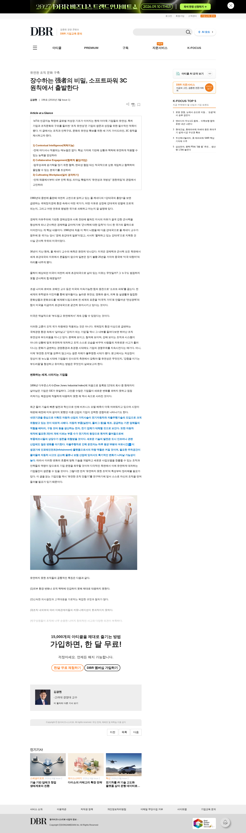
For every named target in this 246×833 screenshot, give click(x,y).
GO (210, 73)
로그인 (169, 16)
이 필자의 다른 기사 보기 (66, 703)
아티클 (56, 48)
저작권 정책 (87, 809)
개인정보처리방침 (116, 809)
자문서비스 (160, 48)
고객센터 (192, 16)
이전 (112, 732)
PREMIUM (91, 48)
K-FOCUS (194, 48)
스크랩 (139, 104)
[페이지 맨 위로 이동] (226, 823)
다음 (136, 732)
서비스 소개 (36, 809)
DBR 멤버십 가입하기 (102, 667)
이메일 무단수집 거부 (152, 809)
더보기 (128, 104)
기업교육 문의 (208, 16)
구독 (125, 48)
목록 (124, 732)
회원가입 (180, 16)
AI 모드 (206, 31)
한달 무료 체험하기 (67, 667)
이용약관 (61, 809)
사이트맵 (182, 809)
